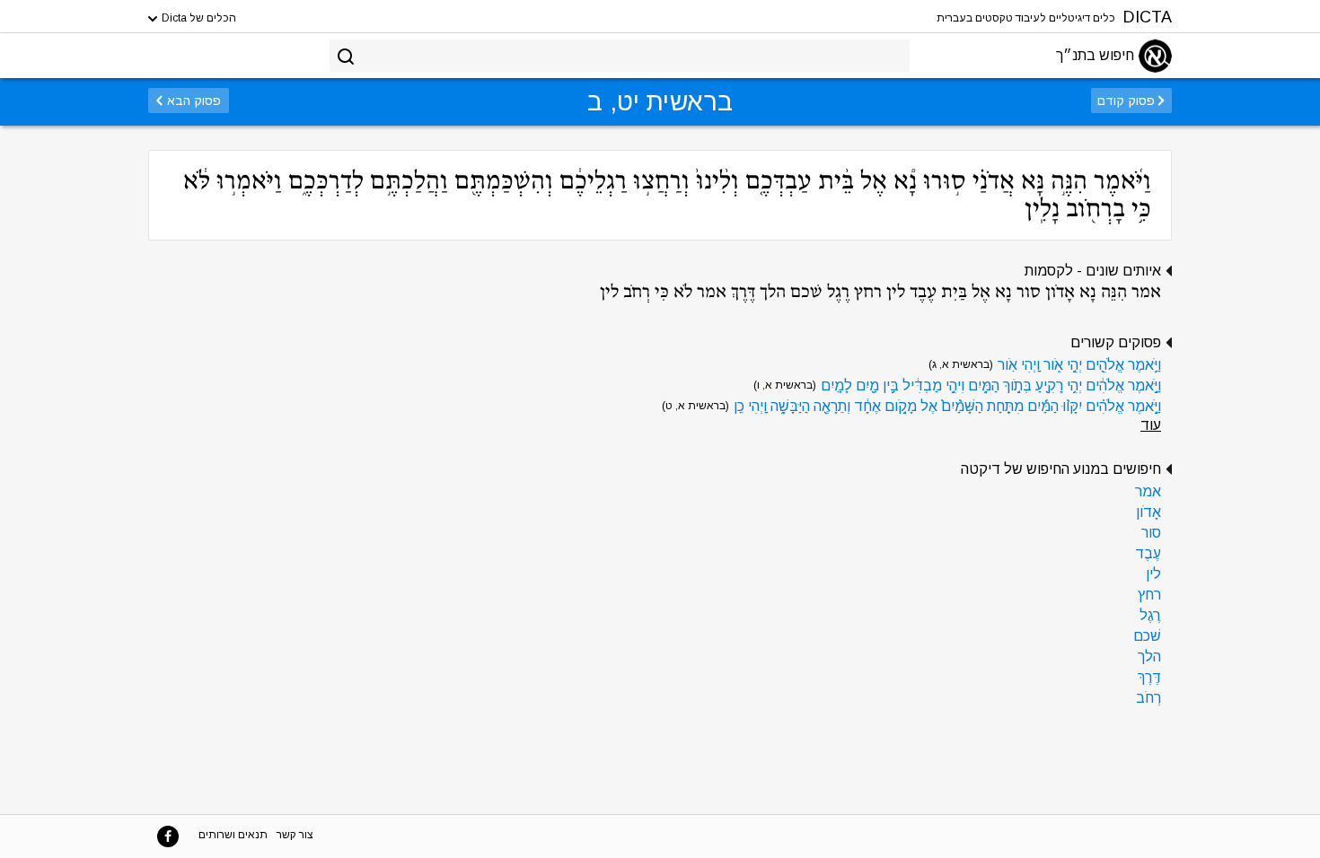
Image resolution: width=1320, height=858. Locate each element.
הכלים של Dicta (197, 18)
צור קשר (295, 834)
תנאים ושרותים (233, 834)
